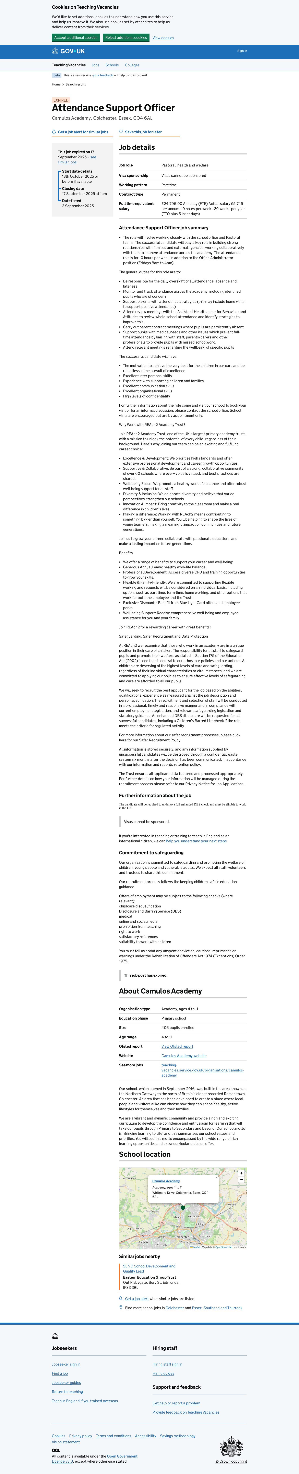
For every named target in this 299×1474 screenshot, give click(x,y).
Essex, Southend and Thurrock (217, 1307)
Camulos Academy (166, 1181)
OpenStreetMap (223, 1247)
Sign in (242, 51)
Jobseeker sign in (66, 1364)
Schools (112, 65)
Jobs (95, 65)
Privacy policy (80, 1436)
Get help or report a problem (176, 1403)
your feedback (103, 75)
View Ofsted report (177, 1046)
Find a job (60, 1373)
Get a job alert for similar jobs (83, 132)
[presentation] (183, 1208)
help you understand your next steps (196, 841)
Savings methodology (177, 1436)
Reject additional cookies (126, 37)
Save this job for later (143, 132)
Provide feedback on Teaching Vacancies (186, 1412)
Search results (76, 84)
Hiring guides (163, 1373)
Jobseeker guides (66, 1382)
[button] (183, 1208)
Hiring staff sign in (167, 1364)
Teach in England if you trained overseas (85, 1400)
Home (56, 84)
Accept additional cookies (75, 37)
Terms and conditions (113, 1436)
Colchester (175, 1307)
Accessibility (145, 1436)
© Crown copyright (231, 1461)
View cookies (163, 38)
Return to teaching (67, 1391)
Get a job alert (137, 1298)
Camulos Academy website (184, 1055)
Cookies (58, 1436)
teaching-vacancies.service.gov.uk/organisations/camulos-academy (203, 1070)
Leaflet (196, 1247)
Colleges (132, 65)
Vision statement (66, 1442)
